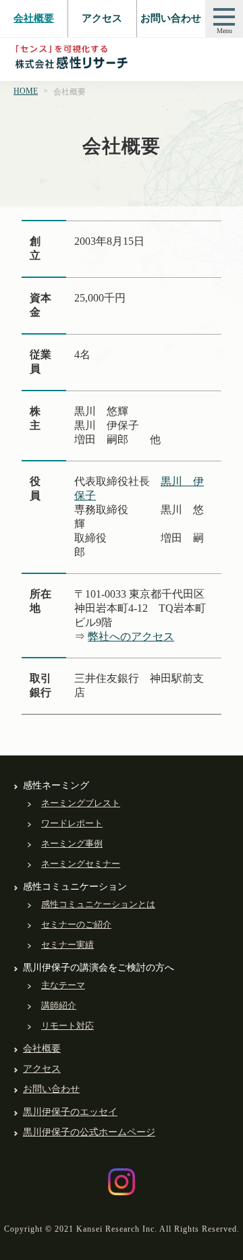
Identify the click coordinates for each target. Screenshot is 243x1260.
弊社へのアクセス (131, 636)
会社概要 (34, 18)
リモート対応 (67, 1026)
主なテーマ (63, 985)
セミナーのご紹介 (76, 924)
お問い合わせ (170, 18)
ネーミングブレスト (80, 803)
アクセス (102, 18)
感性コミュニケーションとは (98, 904)
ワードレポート (72, 823)
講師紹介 (58, 1005)
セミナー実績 (67, 945)
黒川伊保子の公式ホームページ (89, 1132)
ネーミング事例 (72, 843)
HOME (26, 91)
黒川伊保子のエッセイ (70, 1112)
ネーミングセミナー (80, 864)
